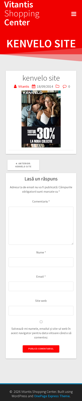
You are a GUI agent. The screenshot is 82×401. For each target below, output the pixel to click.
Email (41, 276)
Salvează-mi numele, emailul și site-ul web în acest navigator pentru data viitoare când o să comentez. (41, 333)
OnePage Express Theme (52, 396)
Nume (41, 252)
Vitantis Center (21, 13)
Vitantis (23, 86)
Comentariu (41, 201)
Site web (41, 301)
